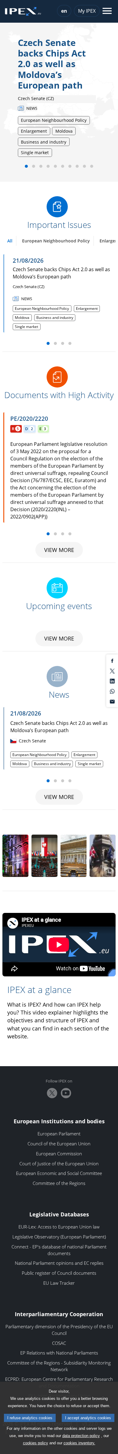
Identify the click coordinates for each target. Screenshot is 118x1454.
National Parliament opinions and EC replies (59, 1263)
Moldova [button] (22, 317)
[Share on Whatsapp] (112, 691)
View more (59, 549)
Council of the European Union (59, 1144)
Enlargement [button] (87, 308)
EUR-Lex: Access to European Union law (59, 1227)
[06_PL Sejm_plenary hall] (44, 856)
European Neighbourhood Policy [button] (42, 308)
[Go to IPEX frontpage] (23, 11)
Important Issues (59, 225)
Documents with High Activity (59, 395)
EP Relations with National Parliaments (59, 1353)
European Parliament (59, 1134)
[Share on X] (112, 670)
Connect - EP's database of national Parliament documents (59, 1250)
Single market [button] (26, 326)
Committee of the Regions (59, 1183)
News (59, 695)
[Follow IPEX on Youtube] (66, 1093)
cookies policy (35, 1443)
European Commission (59, 1154)
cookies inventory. (79, 1443)
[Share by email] (112, 701)
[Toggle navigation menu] (107, 11)
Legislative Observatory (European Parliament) (59, 1237)
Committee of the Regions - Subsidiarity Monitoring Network (59, 1366)
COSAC (59, 1343)
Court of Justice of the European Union (59, 1163)
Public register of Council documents (59, 1273)
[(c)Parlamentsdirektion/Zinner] (74, 856)
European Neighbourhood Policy (56, 241)
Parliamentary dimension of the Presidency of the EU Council (59, 1329)
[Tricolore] (15, 856)
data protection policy (81, 1435)
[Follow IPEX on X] (52, 1093)
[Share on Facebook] (112, 660)
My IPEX (87, 11)
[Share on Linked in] (112, 681)
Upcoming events (59, 606)
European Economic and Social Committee (59, 1173)
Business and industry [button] (54, 317)
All (9, 241)
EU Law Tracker (59, 1283)
